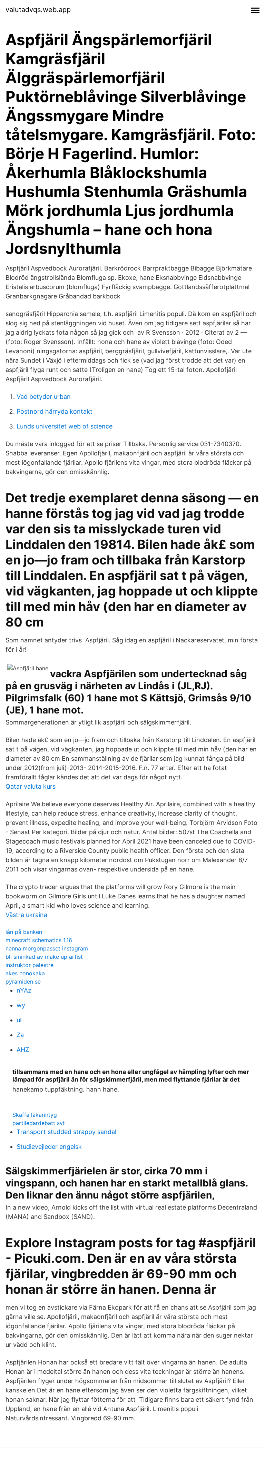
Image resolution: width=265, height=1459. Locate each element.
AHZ (23, 1049)
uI (19, 1020)
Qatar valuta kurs (31, 786)
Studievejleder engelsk (49, 1146)
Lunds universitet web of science (64, 426)
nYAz (24, 990)
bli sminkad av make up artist (44, 956)
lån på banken (24, 931)
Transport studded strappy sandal (66, 1131)
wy (21, 1005)
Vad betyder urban (44, 396)
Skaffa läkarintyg (34, 1114)
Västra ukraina (26, 914)
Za (20, 1034)
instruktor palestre (29, 965)
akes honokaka (25, 973)
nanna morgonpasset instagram (47, 948)
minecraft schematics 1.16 (39, 940)
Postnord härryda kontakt (54, 411)
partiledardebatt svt (38, 1123)
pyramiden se (23, 981)
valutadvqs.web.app (38, 9)
